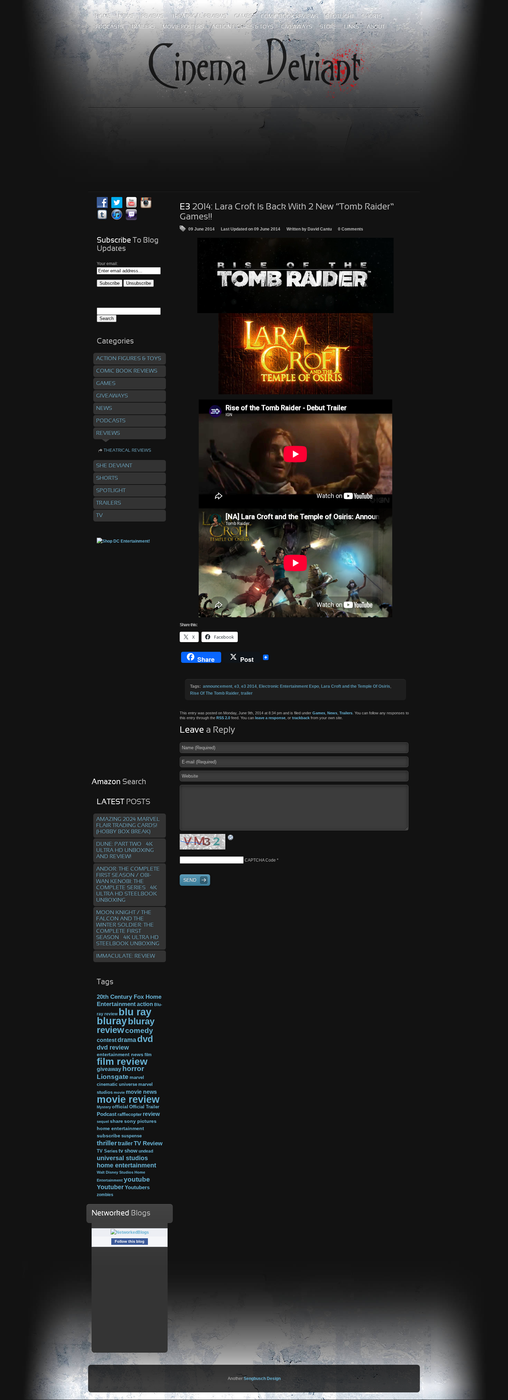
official (120, 1106)
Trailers (345, 713)
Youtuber (110, 1187)
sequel (103, 1121)
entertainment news (120, 1054)
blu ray (135, 1011)
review (151, 1114)
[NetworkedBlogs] (130, 1232)
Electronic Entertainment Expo (289, 686)
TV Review (148, 1143)
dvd (145, 1039)
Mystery (104, 1107)
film (148, 1054)
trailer (247, 693)
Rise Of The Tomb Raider (214, 693)
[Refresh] (231, 837)
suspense (131, 1136)
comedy (139, 1030)
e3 (236, 686)
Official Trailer (144, 1107)
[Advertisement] (254, 134)
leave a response (270, 718)
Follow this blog (129, 1241)
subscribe (108, 1135)
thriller (107, 1143)
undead (146, 1151)
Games (318, 713)
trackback (301, 718)
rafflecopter (129, 1114)
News (332, 713)
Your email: (107, 263)
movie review (128, 1099)
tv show (128, 1151)
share (116, 1121)
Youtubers (137, 1187)
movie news (141, 1092)
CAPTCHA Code (260, 860)
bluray (112, 1020)
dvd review (113, 1047)
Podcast (106, 1114)
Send (189, 880)
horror (133, 1068)
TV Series (107, 1151)
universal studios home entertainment (126, 1161)
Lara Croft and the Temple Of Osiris (355, 686)
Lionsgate (113, 1076)
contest (106, 1040)
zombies (105, 1194)
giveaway (109, 1069)
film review (122, 1061)
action (145, 1004)
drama (126, 1039)
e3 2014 (249, 686)
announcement (217, 686)
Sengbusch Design (262, 1378)
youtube (137, 1179)
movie (119, 1092)
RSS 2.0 (223, 718)
